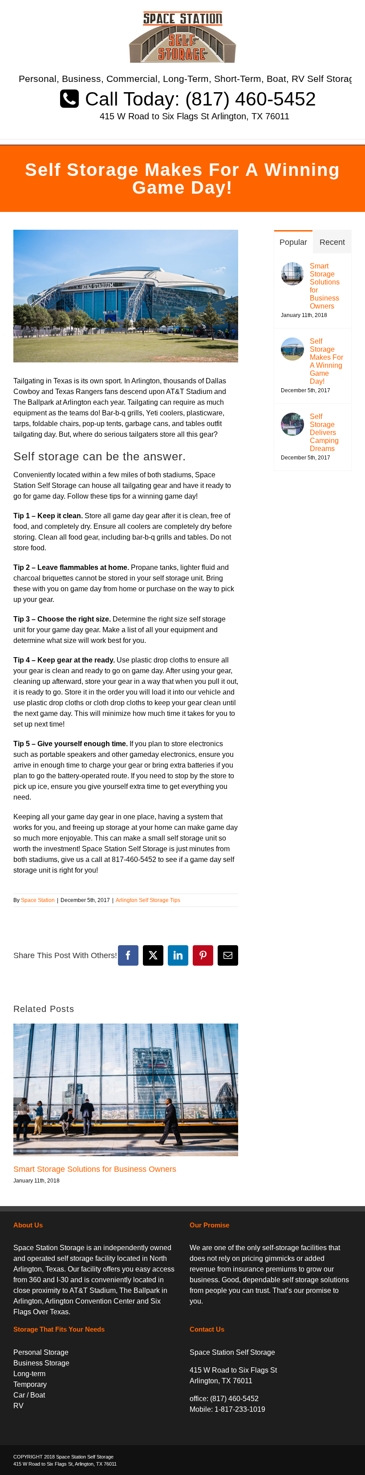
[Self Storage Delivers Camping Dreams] (292, 418)
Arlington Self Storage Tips (148, 900)
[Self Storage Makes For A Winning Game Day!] (292, 342)
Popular (293, 242)
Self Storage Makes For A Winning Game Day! (326, 361)
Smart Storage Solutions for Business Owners (94, 1169)
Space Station (38, 900)
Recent (332, 242)
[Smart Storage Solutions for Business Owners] (292, 267)
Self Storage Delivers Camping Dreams (324, 432)
